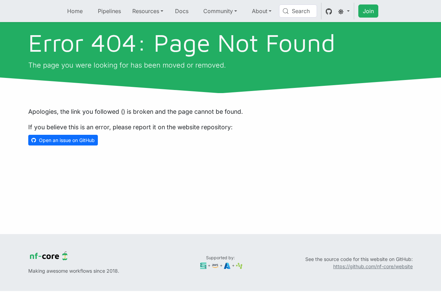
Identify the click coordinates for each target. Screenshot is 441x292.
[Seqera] (203, 265)
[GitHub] (329, 11)
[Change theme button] (344, 11)
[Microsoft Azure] (227, 265)
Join (368, 11)
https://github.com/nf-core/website (373, 266)
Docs (181, 11)
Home (75, 11)
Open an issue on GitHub (67, 140)
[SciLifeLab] (239, 265)
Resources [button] (145, 11)
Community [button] (218, 11)
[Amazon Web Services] (215, 265)
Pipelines (109, 11)
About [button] (259, 11)
